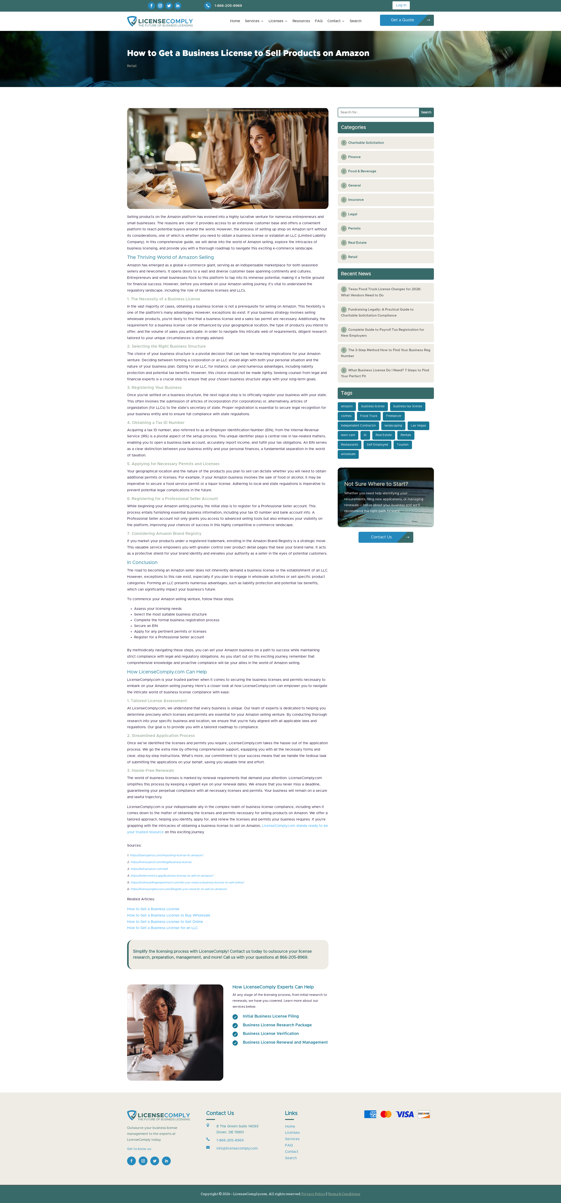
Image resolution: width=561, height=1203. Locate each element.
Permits (354, 228)
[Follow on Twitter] (168, 5)
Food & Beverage (362, 171)
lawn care (348, 435)
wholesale (348, 454)
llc (365, 435)
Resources (301, 21)
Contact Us (381, 537)
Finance (354, 157)
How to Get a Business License (153, 909)
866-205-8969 (293, 957)
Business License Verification (271, 1034)
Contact (334, 21)
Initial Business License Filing (271, 1016)
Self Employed (377, 444)
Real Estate (357, 242)
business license (373, 406)
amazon (347, 406)
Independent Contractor (358, 425)
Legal (352, 214)
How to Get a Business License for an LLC (162, 928)
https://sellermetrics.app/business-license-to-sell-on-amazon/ (171, 875)
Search (355, 21)
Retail (132, 66)
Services (252, 21)
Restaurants (349, 444)
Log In (401, 5)
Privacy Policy (313, 1194)
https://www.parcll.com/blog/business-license (161, 862)
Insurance (356, 199)
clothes (346, 416)
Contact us (240, 952)
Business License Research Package (277, 1025)
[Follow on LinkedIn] (177, 5)
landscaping (393, 425)
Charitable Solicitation (366, 142)
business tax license (407, 406)
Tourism (403, 444)
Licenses (276, 21)
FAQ (319, 21)
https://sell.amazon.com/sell (149, 869)
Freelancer (393, 416)
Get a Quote (402, 20)
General (354, 185)
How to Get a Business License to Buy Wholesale (168, 915)
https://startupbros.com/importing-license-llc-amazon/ (166, 855)
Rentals (406, 435)
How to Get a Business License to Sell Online (165, 922)
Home (235, 21)
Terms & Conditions (344, 1194)
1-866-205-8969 (228, 5)
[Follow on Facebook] (151, 5)
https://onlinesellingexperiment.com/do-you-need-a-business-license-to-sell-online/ (187, 882)
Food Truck (368, 416)
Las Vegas (418, 425)
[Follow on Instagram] (160, 5)
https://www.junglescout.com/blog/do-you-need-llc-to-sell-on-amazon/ (178, 889)
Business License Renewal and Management (285, 1043)
